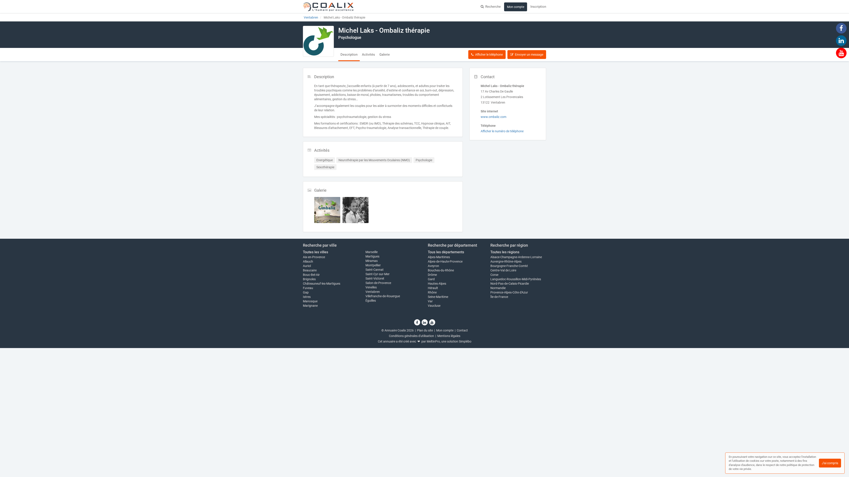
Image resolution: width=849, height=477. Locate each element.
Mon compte (515, 7)
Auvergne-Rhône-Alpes (506, 261)
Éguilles (370, 300)
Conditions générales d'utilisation (411, 336)
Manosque (310, 301)
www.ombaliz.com (493, 117)
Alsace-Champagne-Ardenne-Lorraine (516, 257)
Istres (307, 297)
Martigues (372, 256)
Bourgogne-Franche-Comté (509, 266)
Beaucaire (310, 270)
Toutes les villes (315, 252)
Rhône (432, 292)
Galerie (384, 55)
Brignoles (309, 279)
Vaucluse (434, 305)
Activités (368, 55)
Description (349, 55)
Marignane (310, 305)
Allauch (308, 261)
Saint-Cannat (374, 269)
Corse (494, 274)
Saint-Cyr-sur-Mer (377, 274)
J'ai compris (830, 463)
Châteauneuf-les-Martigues (321, 283)
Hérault (433, 288)
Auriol (307, 266)
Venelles (371, 287)
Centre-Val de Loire (503, 270)
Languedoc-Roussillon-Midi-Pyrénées (515, 279)
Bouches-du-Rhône (441, 270)
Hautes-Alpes (437, 283)
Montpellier (373, 265)
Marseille (371, 252)
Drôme (432, 274)
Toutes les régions (504, 252)
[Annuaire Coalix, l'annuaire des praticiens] (328, 6)
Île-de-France (499, 297)
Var (430, 301)
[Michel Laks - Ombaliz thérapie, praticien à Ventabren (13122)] (318, 41)
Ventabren (372, 291)
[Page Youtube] (841, 53)
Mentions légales (448, 336)
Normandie (498, 288)
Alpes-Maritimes (439, 257)
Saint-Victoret (374, 278)
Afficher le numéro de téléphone (502, 131)
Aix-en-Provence (314, 257)
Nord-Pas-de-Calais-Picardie (509, 283)
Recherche (493, 7)
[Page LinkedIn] (841, 40)
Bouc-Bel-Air (311, 274)
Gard (431, 279)
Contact (462, 330)
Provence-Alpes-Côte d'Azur (509, 292)
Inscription (538, 7)
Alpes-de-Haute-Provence (445, 261)
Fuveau (308, 288)
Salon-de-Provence (378, 283)
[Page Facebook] (841, 28)
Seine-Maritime (438, 297)
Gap (306, 292)
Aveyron (433, 266)
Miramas (371, 261)
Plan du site (425, 330)
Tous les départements (446, 252)
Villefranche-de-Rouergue (382, 296)
